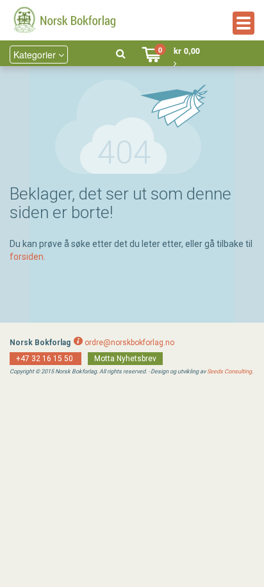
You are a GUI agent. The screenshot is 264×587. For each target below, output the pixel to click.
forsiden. (27, 256)
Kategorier (35, 54)
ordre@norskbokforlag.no (129, 342)
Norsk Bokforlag (40, 342)
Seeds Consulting (229, 371)
